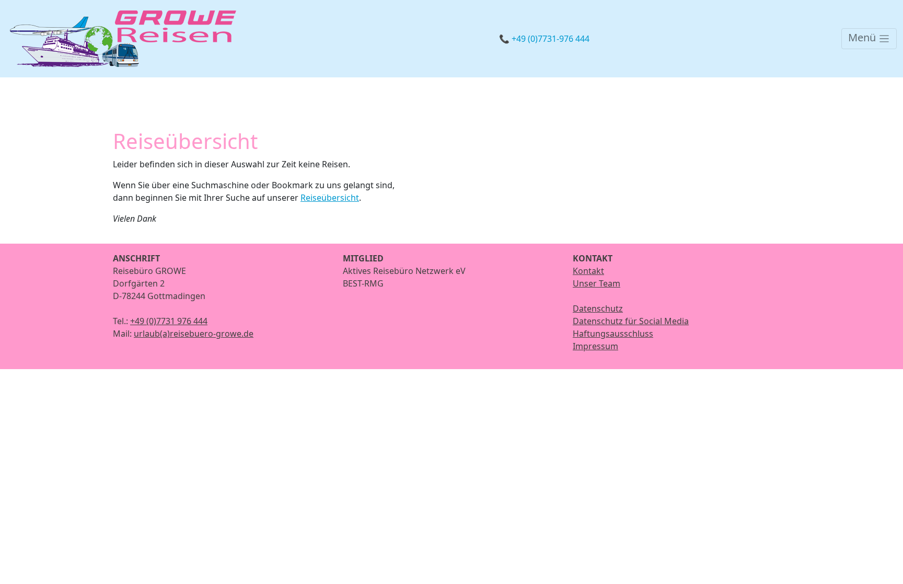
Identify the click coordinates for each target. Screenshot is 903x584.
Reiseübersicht (329, 197)
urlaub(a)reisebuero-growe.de (193, 333)
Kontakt (588, 271)
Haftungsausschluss (613, 333)
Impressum (595, 346)
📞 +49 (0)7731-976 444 (544, 38)
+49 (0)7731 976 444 (168, 321)
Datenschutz (598, 308)
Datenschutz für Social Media (631, 321)
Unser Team (596, 283)
